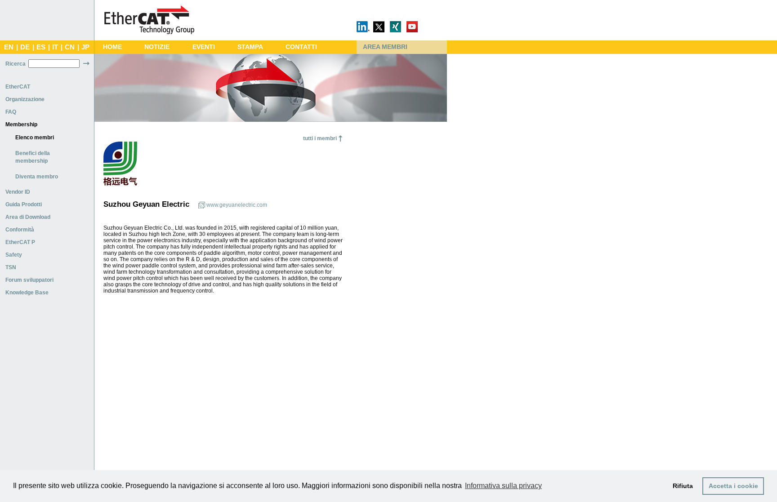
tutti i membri (320, 138)
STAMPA (250, 47)
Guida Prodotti (23, 204)
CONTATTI (301, 47)
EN (8, 47)
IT (55, 47)
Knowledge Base (27, 292)
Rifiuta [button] (683, 485)
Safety (13, 255)
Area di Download (27, 217)
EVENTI (203, 47)
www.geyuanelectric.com (236, 205)
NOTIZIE (157, 47)
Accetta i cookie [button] (733, 485)
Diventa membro (36, 176)
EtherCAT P (20, 242)
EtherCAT (17, 87)
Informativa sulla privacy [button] (503, 485)
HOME (112, 47)
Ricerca (15, 64)
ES (40, 47)
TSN (10, 267)
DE (25, 47)
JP (85, 47)
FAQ (10, 112)
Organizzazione (25, 99)
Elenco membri (34, 137)
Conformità (19, 230)
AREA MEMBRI (385, 47)
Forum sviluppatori (29, 280)
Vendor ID (17, 192)
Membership (21, 124)
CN (70, 47)
